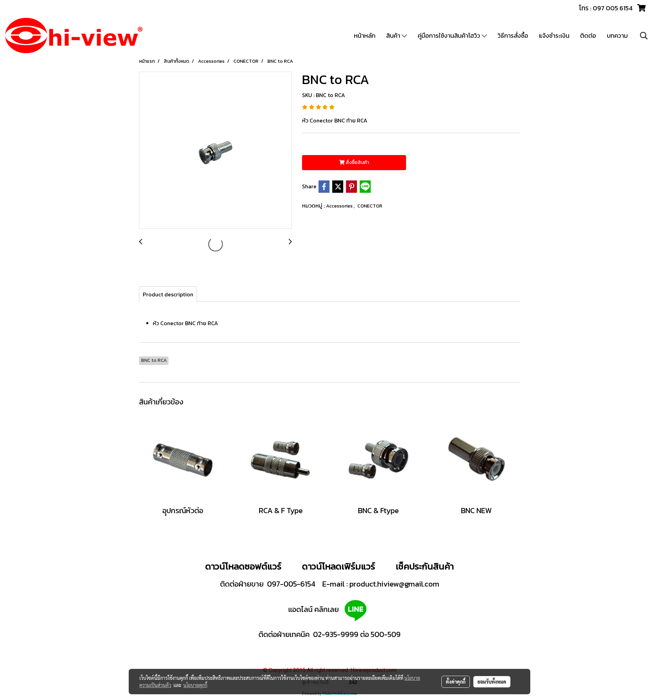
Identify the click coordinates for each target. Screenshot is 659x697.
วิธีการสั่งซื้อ (513, 35)
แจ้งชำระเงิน (554, 35)
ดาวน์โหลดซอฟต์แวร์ (243, 566)
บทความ (617, 35)
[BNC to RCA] (215, 150)
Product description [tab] (168, 294)
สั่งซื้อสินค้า (357, 162)
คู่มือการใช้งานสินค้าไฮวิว (450, 35)
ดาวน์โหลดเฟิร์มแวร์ (339, 566)
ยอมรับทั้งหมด (491, 681)
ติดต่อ (588, 35)
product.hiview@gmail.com (394, 584)
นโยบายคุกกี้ (195, 685)
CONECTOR (369, 206)
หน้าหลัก (364, 35)
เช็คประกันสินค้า (425, 566)
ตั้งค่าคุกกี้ (455, 681)
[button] (643, 35)
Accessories (340, 206)
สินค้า (394, 35)
